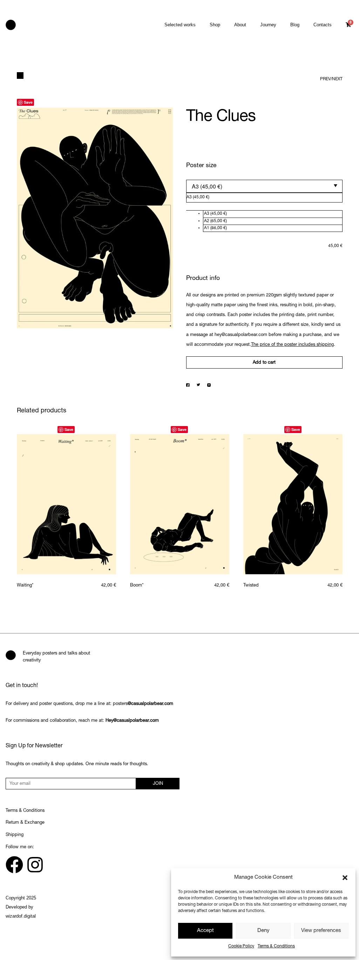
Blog (294, 24)
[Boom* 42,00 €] (179, 504)
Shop (215, 24)
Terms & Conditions (276, 946)
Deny (263, 930)
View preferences (321, 930)
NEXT (337, 79)
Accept (205, 930)
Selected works (180, 24)
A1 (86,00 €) (215, 228)
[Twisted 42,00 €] (293, 504)
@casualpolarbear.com (150, 704)
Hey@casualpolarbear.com (132, 721)
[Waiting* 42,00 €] (66, 504)
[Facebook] (14, 864)
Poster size (201, 166)
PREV (325, 79)
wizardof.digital (21, 916)
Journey (268, 24)
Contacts (322, 24)
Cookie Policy (241, 946)
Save (28, 102)
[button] (344, 877)
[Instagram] (35, 864)
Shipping (14, 835)
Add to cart (264, 363)
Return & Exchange (25, 823)
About (240, 24)
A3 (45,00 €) (215, 214)
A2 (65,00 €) (215, 221)
